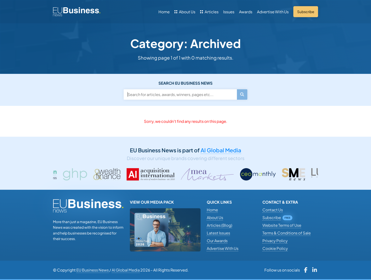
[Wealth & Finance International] (93, 174)
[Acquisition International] (137, 174)
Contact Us (272, 209)
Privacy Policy (275, 240)
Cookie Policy (275, 248)
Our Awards (217, 240)
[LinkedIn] (314, 270)
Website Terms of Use (281, 225)
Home (164, 11)
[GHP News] (61, 174)
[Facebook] (305, 270)
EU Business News (92, 269)
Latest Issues (218, 232)
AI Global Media (221, 150)
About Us (187, 11)
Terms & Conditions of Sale (286, 232)
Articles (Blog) (219, 225)
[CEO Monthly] (245, 174)
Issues (228, 11)
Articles (212, 11)
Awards (245, 11)
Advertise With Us (273, 11)
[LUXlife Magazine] (318, 174)
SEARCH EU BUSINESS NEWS (185, 83)
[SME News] (280, 174)
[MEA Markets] (194, 174)
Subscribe (271, 217)
